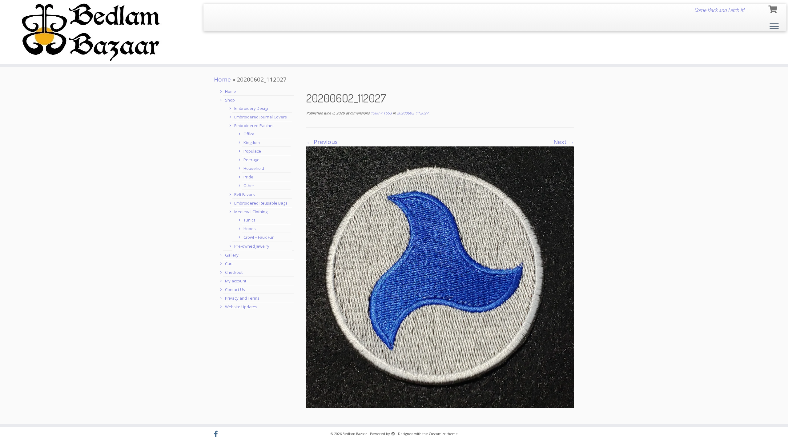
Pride (248, 177)
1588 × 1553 (381, 113)
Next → (563, 142)
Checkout (234, 272)
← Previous (322, 142)
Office (249, 134)
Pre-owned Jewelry (251, 246)
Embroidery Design (252, 108)
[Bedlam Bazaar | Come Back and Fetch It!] (91, 32)
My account (235, 281)
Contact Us (235, 289)
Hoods (249, 228)
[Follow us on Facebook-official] (218, 434)
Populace (252, 151)
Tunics (249, 220)
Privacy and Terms (242, 298)
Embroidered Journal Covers (260, 117)
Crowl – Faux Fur (258, 237)
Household (253, 168)
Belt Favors (244, 194)
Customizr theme (443, 433)
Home (222, 79)
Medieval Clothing (250, 211)
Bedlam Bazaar (355, 433)
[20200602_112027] (440, 277)
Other (248, 185)
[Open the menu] (774, 26)
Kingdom (251, 142)
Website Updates (241, 306)
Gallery (232, 255)
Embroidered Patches (254, 125)
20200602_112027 (412, 113)
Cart (229, 263)
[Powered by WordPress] (393, 432)
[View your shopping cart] (773, 8)
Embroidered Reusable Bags (260, 203)
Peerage (251, 159)
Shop (230, 100)
